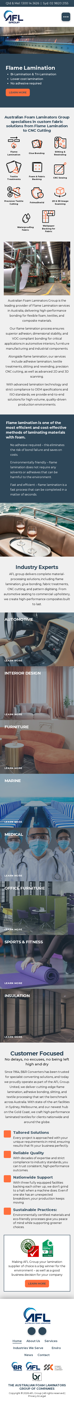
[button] (66, 17)
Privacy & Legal (37, 1396)
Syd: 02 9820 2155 (55, 3)
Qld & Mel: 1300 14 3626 (22, 3)
